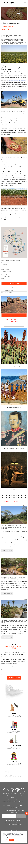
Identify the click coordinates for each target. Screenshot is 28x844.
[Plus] (25, 3)
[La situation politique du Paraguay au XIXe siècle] (14, 428)
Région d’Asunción (5, 269)
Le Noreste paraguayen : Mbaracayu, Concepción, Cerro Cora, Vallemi (14, 578)
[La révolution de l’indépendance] (14, 470)
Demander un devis (14, 315)
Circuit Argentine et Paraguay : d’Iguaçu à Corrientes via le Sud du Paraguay (14, 527)
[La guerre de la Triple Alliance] (14, 387)
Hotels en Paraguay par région (8, 294)
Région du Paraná (5, 274)
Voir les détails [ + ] (7, 550)
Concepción (5, 267)
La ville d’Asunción (7, 271)
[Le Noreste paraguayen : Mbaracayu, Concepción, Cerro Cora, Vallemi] (14, 566)
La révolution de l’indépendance (14, 489)
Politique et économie (14, 13)
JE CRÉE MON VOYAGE (14, 677)
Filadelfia (5, 264)
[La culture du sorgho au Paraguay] (14, 346)
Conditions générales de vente (15, 824)
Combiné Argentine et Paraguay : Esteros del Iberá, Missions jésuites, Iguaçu (14, 621)
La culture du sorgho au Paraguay (14, 366)
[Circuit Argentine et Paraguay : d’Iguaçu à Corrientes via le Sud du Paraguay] (14, 515)
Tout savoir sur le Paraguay (7, 290)
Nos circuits (13, 822)
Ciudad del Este (6, 276)
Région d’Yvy (4, 278)
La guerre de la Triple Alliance (14, 407)
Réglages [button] (5, 839)
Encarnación (5, 280)
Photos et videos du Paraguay (7, 287)
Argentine (7, 167)
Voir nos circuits (14, 283)
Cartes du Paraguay (5, 288)
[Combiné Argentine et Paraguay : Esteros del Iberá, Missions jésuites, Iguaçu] (14, 609)
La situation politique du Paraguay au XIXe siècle (14, 448)
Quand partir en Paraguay (7, 292)
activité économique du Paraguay (16, 80)
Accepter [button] (11, 839)
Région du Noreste (5, 266)
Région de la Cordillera (6, 273)
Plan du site (7, 822)
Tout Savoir (13, 22)
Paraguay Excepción (5, 22)
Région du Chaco (5, 262)
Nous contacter (20, 822)
